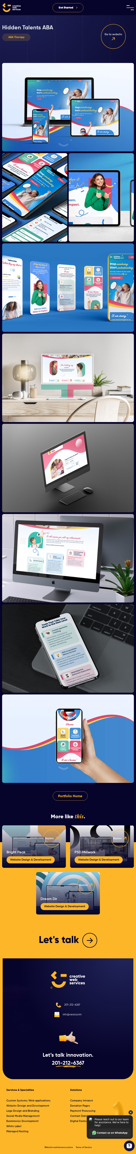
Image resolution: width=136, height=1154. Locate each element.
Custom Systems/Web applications (28, 1100)
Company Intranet (81, 1100)
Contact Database (81, 1116)
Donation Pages (80, 1105)
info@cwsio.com (72, 1014)
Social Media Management (23, 1116)
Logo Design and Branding (22, 1111)
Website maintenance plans (58, 1147)
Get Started (66, 7)
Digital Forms (78, 1121)
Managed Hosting (17, 1131)
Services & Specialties (20, 1090)
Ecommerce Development (22, 1121)
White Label (13, 1126)
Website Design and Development (27, 1105)
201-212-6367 (72, 1004)
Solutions (76, 1090)
